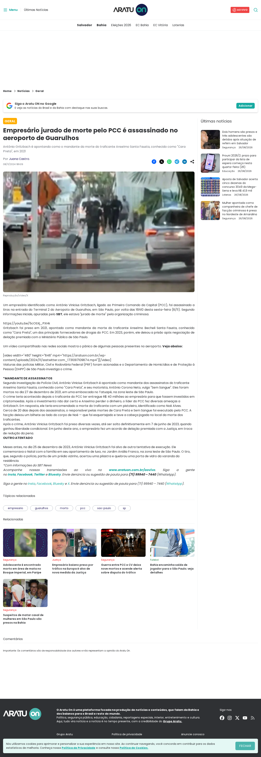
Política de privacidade (127, 734)
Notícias (23, 91)
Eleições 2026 (121, 25)
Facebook (43, 483)
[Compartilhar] (192, 161)
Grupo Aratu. (172, 721)
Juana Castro (19, 159)
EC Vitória (160, 25)
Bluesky (58, 483)
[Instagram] (229, 718)
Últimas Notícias (36, 10)
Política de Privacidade (78, 748)
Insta (31, 483)
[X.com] (237, 718)
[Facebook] (222, 718)
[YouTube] (245, 718)
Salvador (84, 25)
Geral (39, 91)
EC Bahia (142, 25)
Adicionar (245, 106)
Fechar (245, 746)
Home (7, 91)
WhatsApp (174, 483)
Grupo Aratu (65, 734)
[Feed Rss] (252, 718)
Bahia (101, 25)
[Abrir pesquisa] (255, 10)
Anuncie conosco (192, 734)
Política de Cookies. (134, 748)
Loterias (178, 25)
